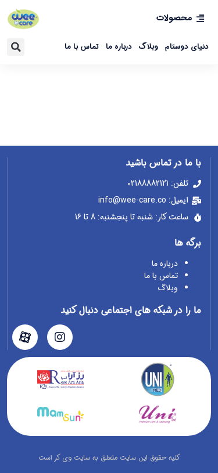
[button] (15, 47)
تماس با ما (82, 47)
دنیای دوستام (187, 47)
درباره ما (119, 47)
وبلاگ (148, 47)
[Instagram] (60, 337)
